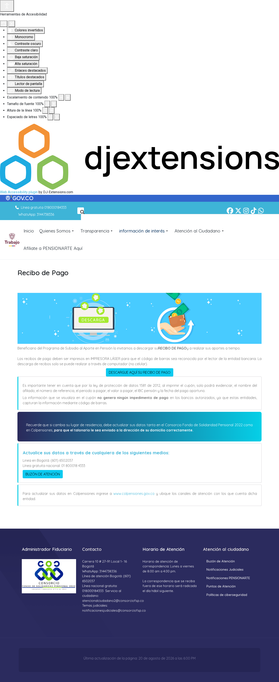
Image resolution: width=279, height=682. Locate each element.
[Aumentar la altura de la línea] (51, 110)
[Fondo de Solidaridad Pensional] (12, 239)
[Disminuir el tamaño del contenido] (61, 97)
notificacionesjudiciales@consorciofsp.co (114, 610)
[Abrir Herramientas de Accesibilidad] (7, 6)
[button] (57, 231)
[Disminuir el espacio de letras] (50, 117)
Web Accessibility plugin (19, 192)
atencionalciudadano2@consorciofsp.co (113, 601)
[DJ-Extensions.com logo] (139, 156)
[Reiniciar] (3, 23)
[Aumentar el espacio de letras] (57, 117)
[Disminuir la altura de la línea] (45, 110)
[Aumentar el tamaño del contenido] (68, 97)
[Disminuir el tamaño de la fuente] (47, 104)
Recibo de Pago (42, 272)
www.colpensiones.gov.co (133, 493)
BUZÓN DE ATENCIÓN (43, 474)
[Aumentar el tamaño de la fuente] (54, 104)
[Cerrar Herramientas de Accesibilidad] (11, 23)
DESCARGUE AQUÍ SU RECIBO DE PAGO (139, 372)
